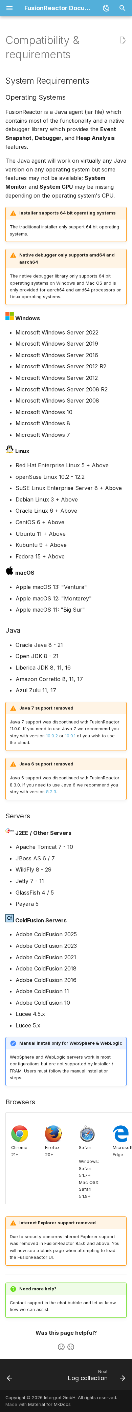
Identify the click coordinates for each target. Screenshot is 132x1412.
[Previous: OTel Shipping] (9, 1376)
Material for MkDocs (49, 1404)
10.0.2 (52, 735)
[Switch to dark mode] (106, 8)
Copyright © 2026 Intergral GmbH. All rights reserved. (61, 1397)
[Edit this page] (122, 40)
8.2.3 (51, 791)
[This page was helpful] (61, 1347)
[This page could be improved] (71, 1347)
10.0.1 (70, 735)
